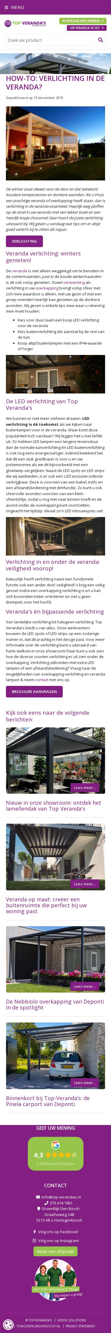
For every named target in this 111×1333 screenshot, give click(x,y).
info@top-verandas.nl (61, 1197)
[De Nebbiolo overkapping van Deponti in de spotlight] (55, 959)
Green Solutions (71, 1320)
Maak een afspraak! (55, 1251)
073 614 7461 (61, 1202)
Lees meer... (85, 787)
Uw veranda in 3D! (85, 28)
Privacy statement (80, 1326)
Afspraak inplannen (81, 20)
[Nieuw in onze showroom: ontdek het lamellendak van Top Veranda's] (55, 760)
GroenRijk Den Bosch (61, 1208)
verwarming (74, 282)
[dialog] (8, 1324)
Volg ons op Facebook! (57, 1231)
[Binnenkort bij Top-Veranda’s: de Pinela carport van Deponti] (55, 1055)
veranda (19, 270)
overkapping (47, 288)
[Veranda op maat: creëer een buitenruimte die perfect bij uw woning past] (55, 857)
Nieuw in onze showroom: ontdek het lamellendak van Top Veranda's (53, 805)
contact (41, 679)
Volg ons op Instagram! (57, 1240)
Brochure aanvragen (34, 691)
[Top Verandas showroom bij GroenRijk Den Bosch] (25, 23)
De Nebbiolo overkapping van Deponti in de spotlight (55, 1004)
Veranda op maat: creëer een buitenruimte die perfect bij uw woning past (46, 905)
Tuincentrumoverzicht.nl (38, 1326)
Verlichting (24, 241)
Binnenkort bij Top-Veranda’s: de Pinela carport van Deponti (48, 1101)
